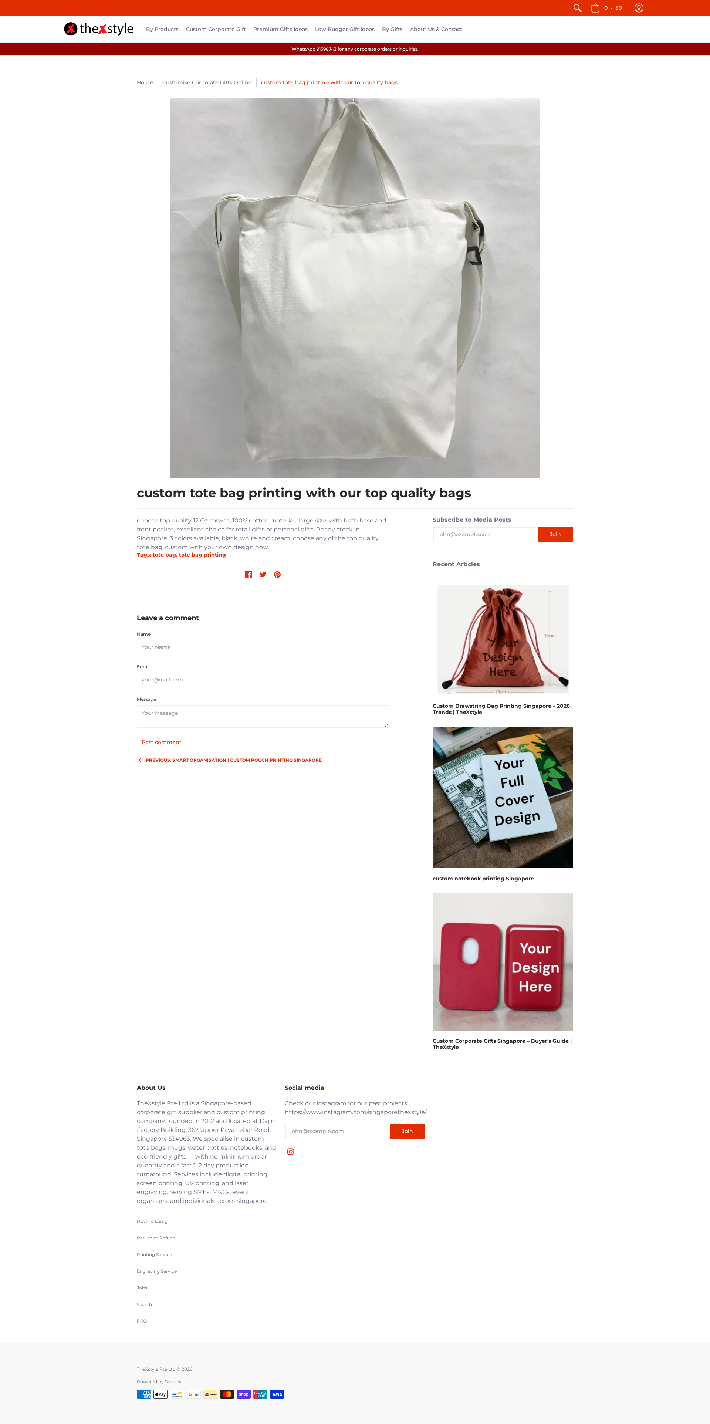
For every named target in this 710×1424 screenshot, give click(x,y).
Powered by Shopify (159, 1381)
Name (144, 634)
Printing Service (154, 1254)
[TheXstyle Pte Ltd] (99, 29)
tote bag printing (202, 554)
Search (144, 1304)
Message (146, 699)
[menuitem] (577, 8)
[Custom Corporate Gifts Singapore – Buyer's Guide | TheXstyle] (503, 961)
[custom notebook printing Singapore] (503, 797)
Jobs (142, 1288)
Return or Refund (156, 1238)
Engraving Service (157, 1271)
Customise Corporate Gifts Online (207, 82)
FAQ (142, 1321)
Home (145, 82)
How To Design (153, 1221)
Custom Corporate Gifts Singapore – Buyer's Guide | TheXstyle (502, 1044)
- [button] (613, 7)
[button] (639, 8)
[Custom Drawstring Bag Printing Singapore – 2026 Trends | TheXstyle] (503, 637)
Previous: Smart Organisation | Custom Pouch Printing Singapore (234, 760)
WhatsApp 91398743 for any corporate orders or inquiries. (355, 49)
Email (143, 666)
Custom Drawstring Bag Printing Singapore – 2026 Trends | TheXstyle (501, 709)
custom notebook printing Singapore (483, 878)
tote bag (149, 547)
